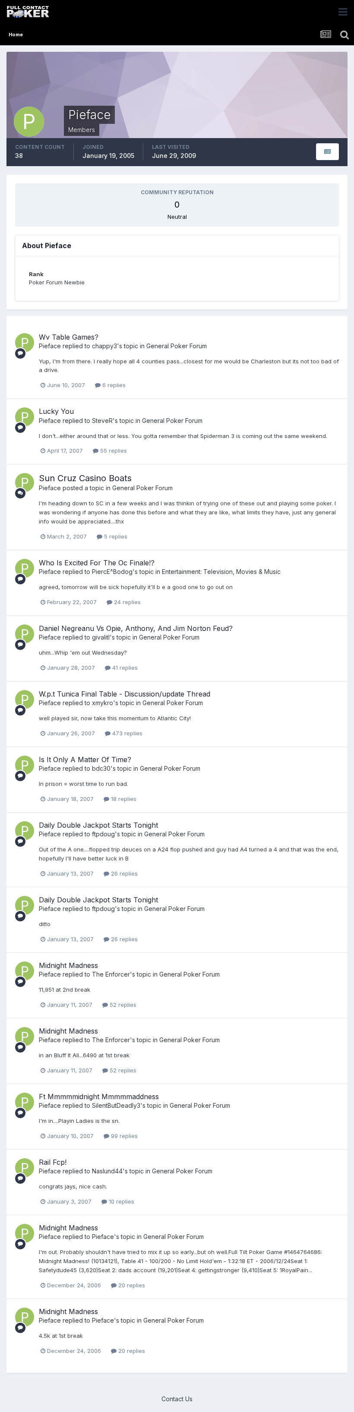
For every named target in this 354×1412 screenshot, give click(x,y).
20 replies (131, 1285)
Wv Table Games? (68, 337)
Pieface (50, 346)
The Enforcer (111, 974)
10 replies (120, 1201)
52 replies (122, 1004)
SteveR (102, 420)
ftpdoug (103, 834)
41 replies (124, 667)
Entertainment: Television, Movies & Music (221, 571)
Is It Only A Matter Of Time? (85, 759)
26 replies (123, 873)
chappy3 (104, 346)
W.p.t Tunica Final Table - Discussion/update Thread (124, 694)
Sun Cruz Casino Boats (85, 478)
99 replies (123, 1135)
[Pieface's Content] (327, 151)
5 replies (114, 536)
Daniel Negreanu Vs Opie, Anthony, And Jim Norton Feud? (136, 628)
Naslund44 (107, 1171)
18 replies (122, 798)
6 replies (113, 384)
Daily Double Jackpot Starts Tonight (98, 825)
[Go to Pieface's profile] (24, 342)
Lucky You (56, 411)
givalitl (101, 637)
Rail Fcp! (52, 1162)
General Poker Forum (176, 346)
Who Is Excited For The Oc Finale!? (97, 562)
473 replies (126, 733)
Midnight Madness (68, 965)
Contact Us (177, 1399)
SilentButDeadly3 (116, 1105)
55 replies (112, 450)
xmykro (102, 702)
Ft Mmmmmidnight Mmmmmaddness (99, 1096)
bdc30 (101, 768)
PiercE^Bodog (112, 571)
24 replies (126, 602)
